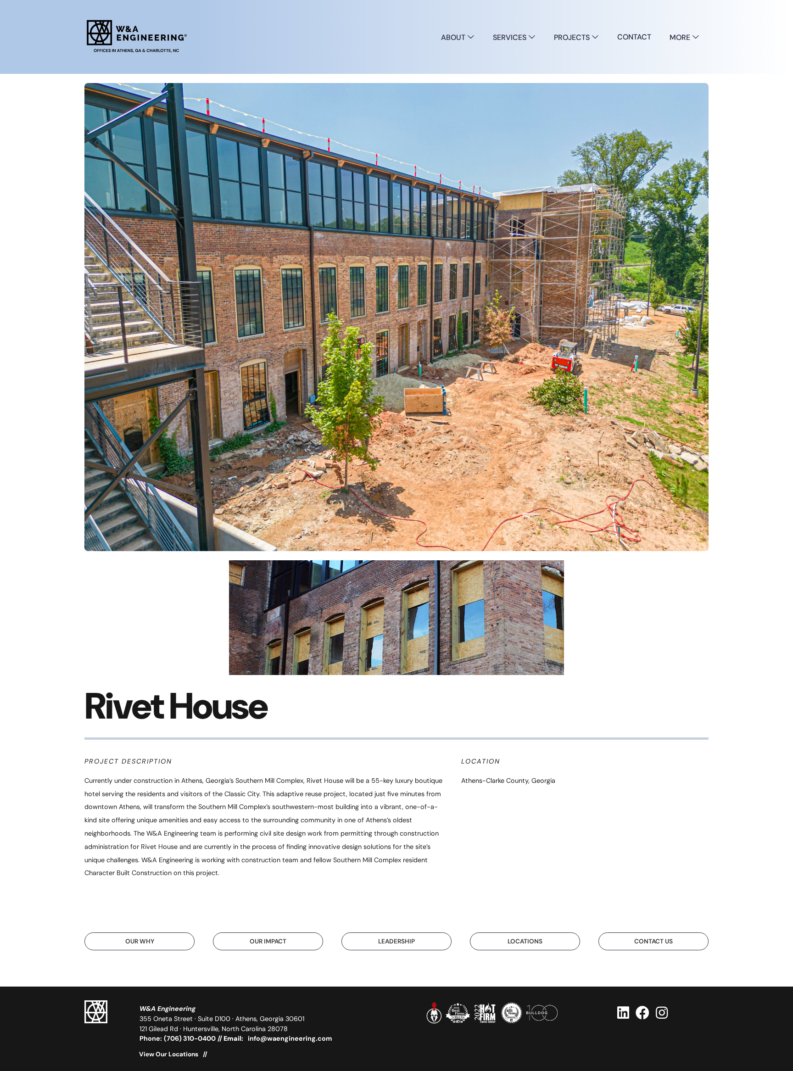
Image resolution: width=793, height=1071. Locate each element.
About (454, 37)
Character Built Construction (128, 873)
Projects (573, 37)
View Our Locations (168, 1054)
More (681, 37)
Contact (634, 37)
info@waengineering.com (290, 1038)
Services (510, 37)
